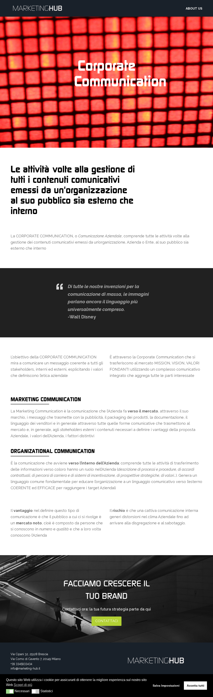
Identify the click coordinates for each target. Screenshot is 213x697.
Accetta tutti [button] (195, 685)
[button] (10, 691)
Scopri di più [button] (23, 685)
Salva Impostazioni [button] (166, 685)
